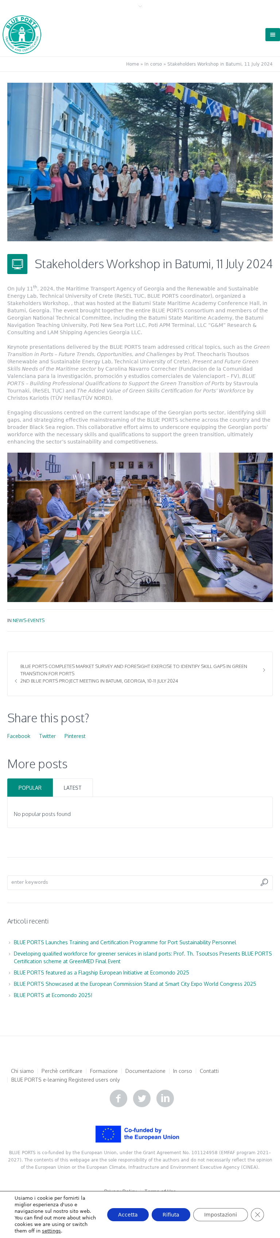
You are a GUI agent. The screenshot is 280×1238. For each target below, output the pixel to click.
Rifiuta (171, 1215)
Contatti (209, 1071)
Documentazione (145, 1071)
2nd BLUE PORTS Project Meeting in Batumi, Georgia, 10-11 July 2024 (99, 681)
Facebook (18, 736)
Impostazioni (220, 1215)
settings (51, 1231)
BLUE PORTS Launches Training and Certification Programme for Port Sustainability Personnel (125, 942)
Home (132, 64)
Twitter (47, 736)
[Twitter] (142, 1099)
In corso (153, 64)
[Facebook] (118, 1099)
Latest (73, 788)
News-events (28, 620)
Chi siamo (22, 1071)
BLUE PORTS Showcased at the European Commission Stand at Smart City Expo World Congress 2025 (135, 984)
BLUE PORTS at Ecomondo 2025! (53, 995)
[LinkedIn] (165, 1099)
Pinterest (75, 736)
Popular (30, 788)
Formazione (104, 1071)
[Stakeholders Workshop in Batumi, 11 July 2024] (140, 162)
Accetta (128, 1215)
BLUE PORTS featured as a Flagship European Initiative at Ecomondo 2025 (101, 972)
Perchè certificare (62, 1071)
